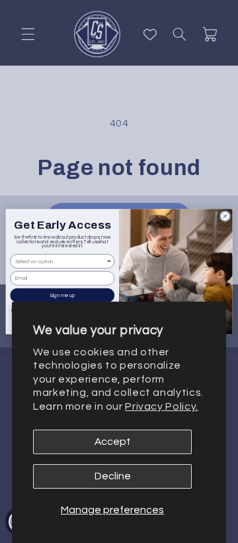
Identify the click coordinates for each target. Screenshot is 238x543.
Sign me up (62, 295)
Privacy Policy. (161, 406)
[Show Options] (109, 262)
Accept (113, 441)
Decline (113, 476)
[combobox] (60, 262)
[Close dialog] (225, 216)
